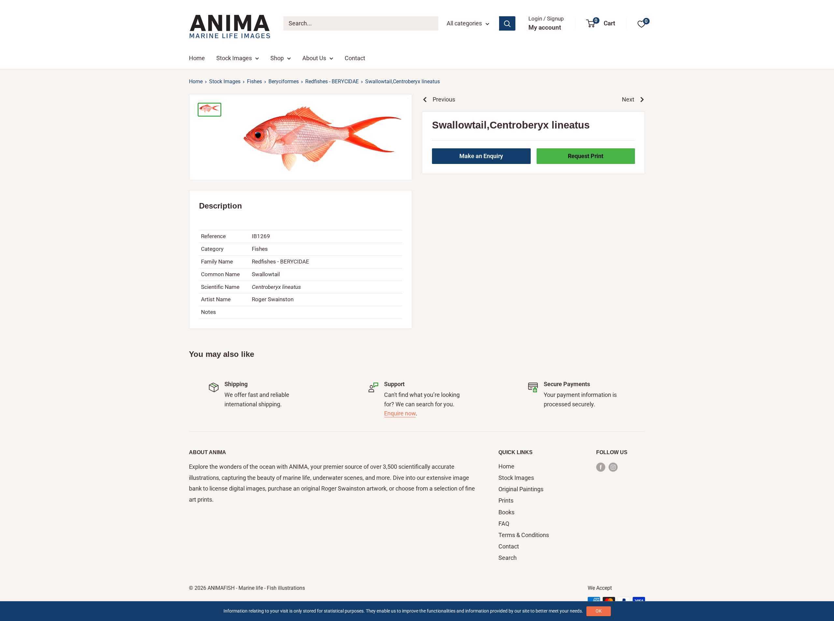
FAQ (503, 523)
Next (628, 99)
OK (599, 611)
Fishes (254, 81)
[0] (641, 23)
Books (506, 512)
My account (544, 27)
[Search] (507, 23)
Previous (444, 99)
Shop (277, 58)
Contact (355, 58)
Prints (505, 500)
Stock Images (234, 58)
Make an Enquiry (481, 156)
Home (197, 58)
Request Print (585, 156)
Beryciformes (283, 81)
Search (507, 557)
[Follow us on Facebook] (600, 466)
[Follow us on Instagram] (613, 466)
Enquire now (400, 413)
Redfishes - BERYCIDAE (332, 81)
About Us (314, 58)
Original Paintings (520, 489)
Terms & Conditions (523, 535)
